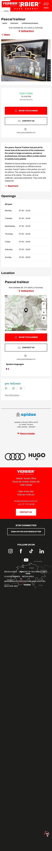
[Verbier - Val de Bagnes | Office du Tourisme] (26, 5)
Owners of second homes (33, 572)
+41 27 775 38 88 (26, 504)
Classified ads (12, 576)
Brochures (10, 572)
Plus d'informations (12, 395)
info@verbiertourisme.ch (26, 501)
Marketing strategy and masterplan (24, 581)
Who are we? (11, 586)
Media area (28, 576)
